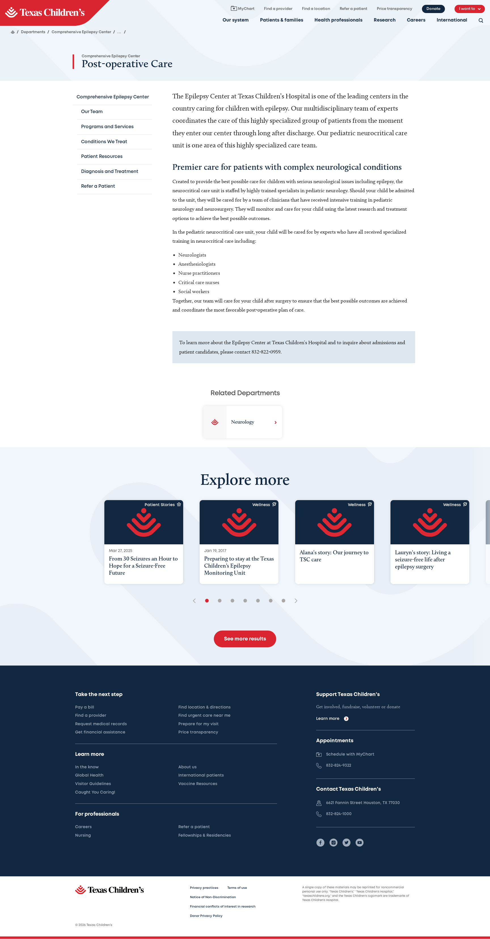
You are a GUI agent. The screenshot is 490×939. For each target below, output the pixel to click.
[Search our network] (481, 21)
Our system (236, 20)
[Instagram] (333, 842)
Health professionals (338, 20)
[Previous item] (196, 601)
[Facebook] (320, 842)
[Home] (13, 32)
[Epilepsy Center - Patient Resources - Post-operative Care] (54, 13)
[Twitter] (346, 842)
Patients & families (281, 20)
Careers (416, 20)
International (452, 20)
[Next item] (294, 601)
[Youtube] (359, 842)
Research (385, 20)
